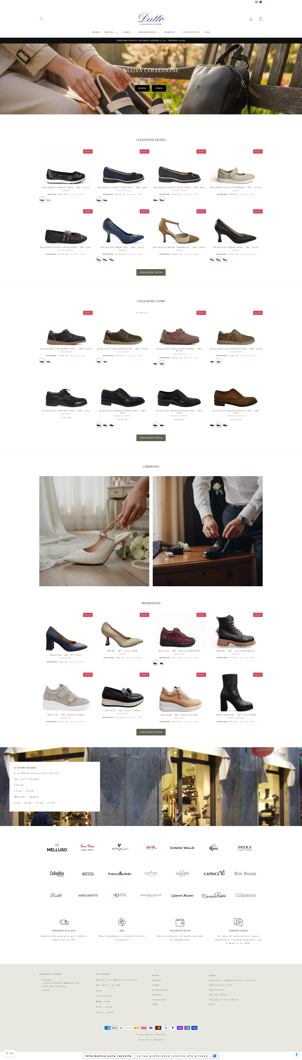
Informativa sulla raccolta (109, 1055)
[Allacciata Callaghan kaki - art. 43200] (99, 360)
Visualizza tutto (151, 272)
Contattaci (191, 32)
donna (142, 88)
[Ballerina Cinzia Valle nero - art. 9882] (105, 199)
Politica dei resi (221, 985)
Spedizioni (217, 990)
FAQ (207, 32)
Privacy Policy (219, 995)
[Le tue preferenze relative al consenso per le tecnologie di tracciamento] (296, 1054)
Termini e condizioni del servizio (233, 980)
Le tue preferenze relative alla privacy (172, 1055)
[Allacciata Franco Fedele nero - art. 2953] (162, 424)
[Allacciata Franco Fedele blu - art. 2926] (99, 424)
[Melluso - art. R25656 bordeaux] (155, 662)
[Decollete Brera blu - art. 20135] (99, 259)
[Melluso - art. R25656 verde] (162, 662)
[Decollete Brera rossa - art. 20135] (112, 259)
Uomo (127, 32)
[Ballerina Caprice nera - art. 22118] (42, 199)
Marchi (170, 32)
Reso (213, 1004)
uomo (159, 88)
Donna (110, 32)
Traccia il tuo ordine (224, 1000)
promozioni (148, 32)
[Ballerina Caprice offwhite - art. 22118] (48, 199)
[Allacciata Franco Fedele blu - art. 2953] (155, 424)
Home (96, 32)
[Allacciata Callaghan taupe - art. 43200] (105, 360)
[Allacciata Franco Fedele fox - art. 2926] (105, 424)
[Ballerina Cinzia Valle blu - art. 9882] (99, 199)
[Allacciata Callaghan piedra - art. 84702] (48, 360)
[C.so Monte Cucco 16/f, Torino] (151, 786)
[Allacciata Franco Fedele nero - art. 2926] (112, 424)
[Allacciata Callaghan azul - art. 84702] (42, 360)
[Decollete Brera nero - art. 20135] (105, 259)
